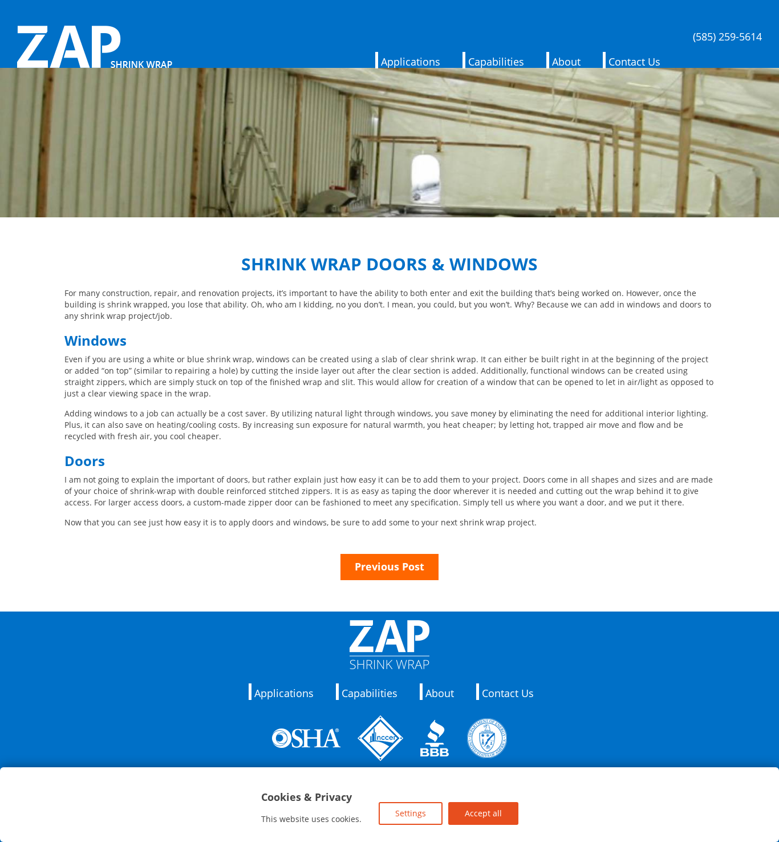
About (566, 61)
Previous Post (389, 566)
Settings (410, 813)
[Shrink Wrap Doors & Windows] (389, 211)
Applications (410, 61)
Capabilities (496, 61)
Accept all (483, 813)
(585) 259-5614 (727, 37)
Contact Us (634, 61)
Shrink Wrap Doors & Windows (389, 264)
